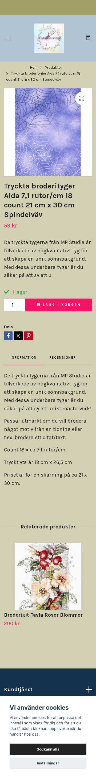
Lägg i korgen (62, 305)
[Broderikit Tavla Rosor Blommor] (48, 576)
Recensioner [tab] (62, 357)
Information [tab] (23, 357)
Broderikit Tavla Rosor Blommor (43, 615)
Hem (34, 67)
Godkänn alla (48, 749)
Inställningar (48, 763)
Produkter (53, 67)
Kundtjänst (18, 689)
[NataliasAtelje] (49, 38)
